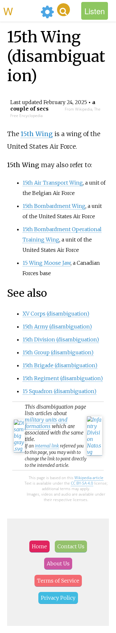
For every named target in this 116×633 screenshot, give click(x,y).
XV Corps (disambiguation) (56, 313)
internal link (47, 446)
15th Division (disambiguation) (61, 339)
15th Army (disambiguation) (57, 326)
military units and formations (46, 422)
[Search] (63, 9)
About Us (58, 563)
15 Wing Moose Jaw (47, 263)
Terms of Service (58, 580)
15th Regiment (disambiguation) (63, 378)
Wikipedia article (88, 477)
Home (39, 546)
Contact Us (70, 546)
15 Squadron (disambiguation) (59, 391)
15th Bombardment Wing (54, 206)
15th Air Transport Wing (53, 182)
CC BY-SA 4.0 (82, 483)
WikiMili (20, 10)
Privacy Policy (58, 598)
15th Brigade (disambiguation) (60, 365)
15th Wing (37, 134)
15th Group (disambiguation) (58, 352)
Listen (94, 10)
